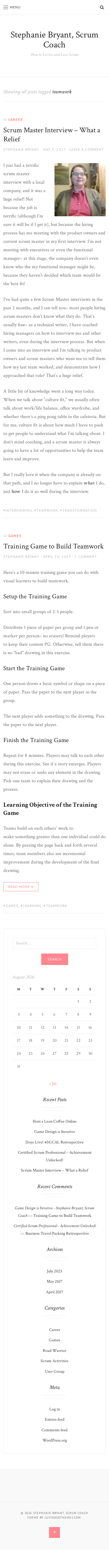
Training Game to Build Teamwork (53, 546)
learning (32, 905)
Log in (54, 1409)
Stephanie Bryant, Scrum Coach (54, 40)
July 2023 (54, 1271)
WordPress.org (54, 1440)
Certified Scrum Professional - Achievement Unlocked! (55, 1226)
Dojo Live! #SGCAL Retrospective (54, 1142)
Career (15, 119)
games (12, 905)
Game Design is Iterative (54, 1131)
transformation (79, 510)
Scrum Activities (54, 1361)
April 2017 (54, 1292)
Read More (19, 886)
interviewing (19, 510)
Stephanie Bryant (21, 149)
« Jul (52, 1083)
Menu (15, 7)
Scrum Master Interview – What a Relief (51, 134)
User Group (54, 1371)
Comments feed (54, 1430)
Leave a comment (86, 149)
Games (14, 535)
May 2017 (55, 1281)
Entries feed (54, 1419)
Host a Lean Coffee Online (55, 1121)
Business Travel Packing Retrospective (57, 1233)
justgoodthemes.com (63, 1517)
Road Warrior (54, 1350)
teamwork (47, 510)
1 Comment (85, 556)
